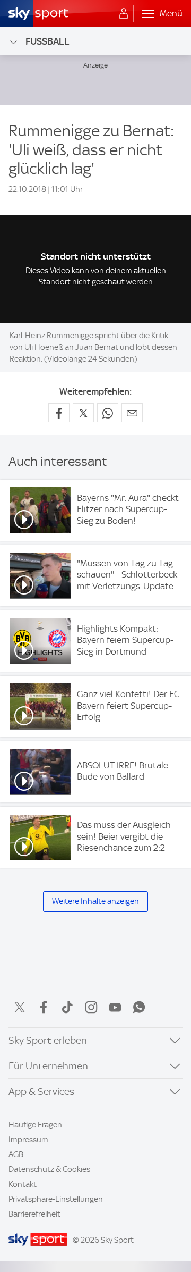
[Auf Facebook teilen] (59, 412)
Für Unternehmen (48, 1066)
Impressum (28, 1139)
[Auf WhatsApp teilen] (107, 412)
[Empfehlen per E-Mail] (132, 412)
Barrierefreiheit (34, 1214)
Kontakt (22, 1184)
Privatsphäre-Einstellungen (55, 1199)
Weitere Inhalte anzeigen (95, 901)
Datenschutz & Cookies (49, 1169)
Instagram (91, 1007)
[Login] (123, 13)
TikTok (67, 1007)
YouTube (115, 1007)
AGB (15, 1154)
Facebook (43, 1007)
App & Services (41, 1091)
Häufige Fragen (35, 1124)
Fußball (47, 41)
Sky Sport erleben (47, 1040)
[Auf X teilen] (83, 412)
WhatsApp (139, 1007)
